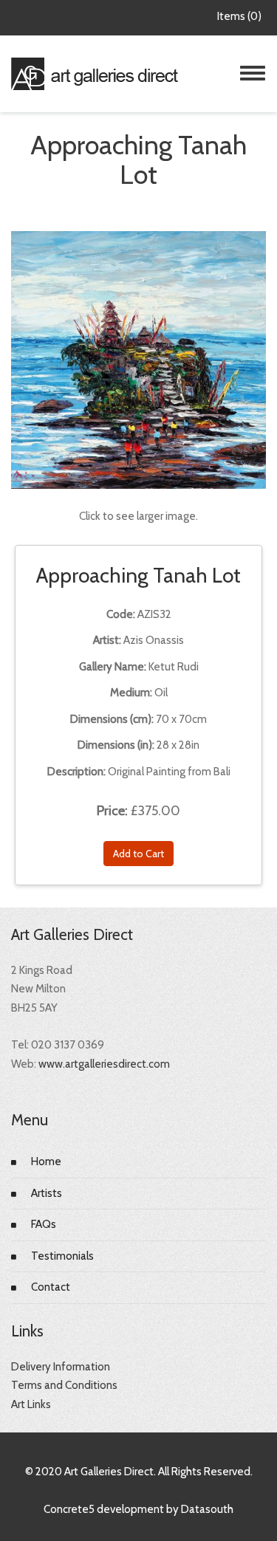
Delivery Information (60, 1366)
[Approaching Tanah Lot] (138, 358)
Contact (50, 1287)
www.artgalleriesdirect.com (104, 1064)
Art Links (31, 1404)
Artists (46, 1193)
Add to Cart (138, 853)
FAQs (43, 1224)
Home (46, 1161)
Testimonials (62, 1256)
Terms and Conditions (64, 1385)
